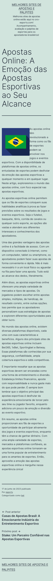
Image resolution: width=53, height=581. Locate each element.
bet (22, 495)
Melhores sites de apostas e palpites (26, 8)
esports (9, 492)
